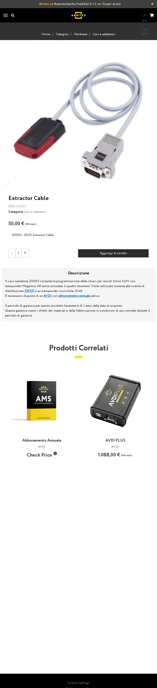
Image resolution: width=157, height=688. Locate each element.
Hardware (80, 34)
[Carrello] (152, 15)
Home (46, 34)
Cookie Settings (78, 683)
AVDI (48, 296)
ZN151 (29, 291)
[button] (55, 453)
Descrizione (78, 273)
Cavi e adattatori (104, 34)
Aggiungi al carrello (113, 253)
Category (62, 34)
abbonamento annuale (74, 296)
